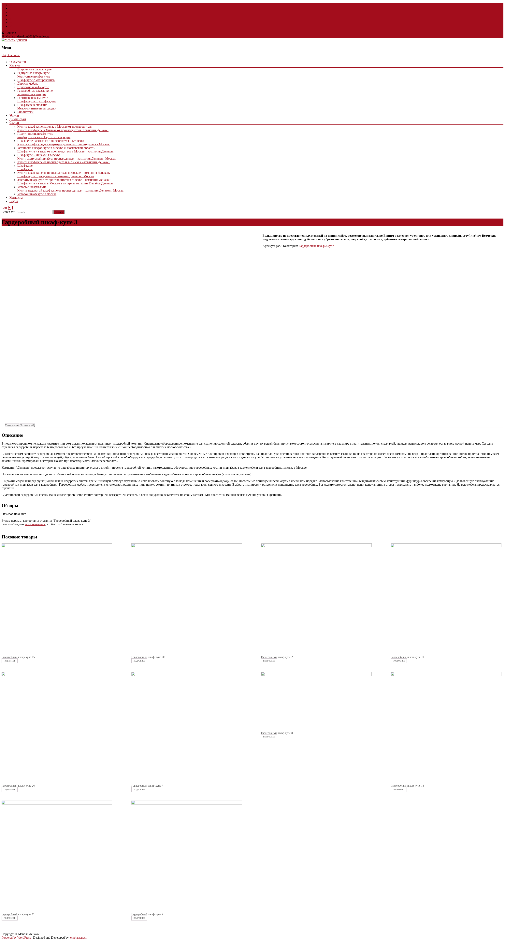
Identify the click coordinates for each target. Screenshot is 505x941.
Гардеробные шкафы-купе (35, 90)
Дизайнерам (17, 119)
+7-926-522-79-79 (28, 33)
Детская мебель (27, 83)
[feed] (11, 19)
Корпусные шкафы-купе (33, 76)
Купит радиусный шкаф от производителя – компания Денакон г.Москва (66, 158)
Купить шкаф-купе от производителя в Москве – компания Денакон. (63, 172)
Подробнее (9, 661)
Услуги (14, 115)
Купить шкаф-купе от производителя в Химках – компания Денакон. (63, 162)
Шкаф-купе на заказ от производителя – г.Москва (50, 140)
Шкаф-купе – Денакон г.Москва (38, 155)
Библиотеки (25, 112)
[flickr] (11, 15)
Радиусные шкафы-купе (33, 73)
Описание (12, 425)
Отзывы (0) (27, 425)
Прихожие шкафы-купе (33, 87)
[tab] (12, 425)
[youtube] (11, 12)
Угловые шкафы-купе (31, 94)
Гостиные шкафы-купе (32, 97)
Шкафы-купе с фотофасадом (36, 101)
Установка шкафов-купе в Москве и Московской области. (56, 148)
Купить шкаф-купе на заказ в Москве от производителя (54, 126)
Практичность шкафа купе (35, 133)
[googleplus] (11, 26)
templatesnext (77, 937)
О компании (17, 62)
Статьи (14, 122)
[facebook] (11, 5)
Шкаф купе (25, 165)
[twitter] (11, 8)
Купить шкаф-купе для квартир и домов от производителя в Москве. (63, 144)
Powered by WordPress (17, 937)
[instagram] (11, 22)
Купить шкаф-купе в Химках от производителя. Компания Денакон (62, 130)
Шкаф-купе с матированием (36, 80)
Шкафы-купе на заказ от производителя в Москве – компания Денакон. (65, 151)
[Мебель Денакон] (14, 40)
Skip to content (11, 55)
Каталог (14, 65)
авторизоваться (35, 524)
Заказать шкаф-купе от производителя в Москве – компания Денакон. (64, 179)
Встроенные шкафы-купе (34, 69)
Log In (13, 201)
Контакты (16, 197)
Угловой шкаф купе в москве (36, 194)
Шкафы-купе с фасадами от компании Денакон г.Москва (55, 176)
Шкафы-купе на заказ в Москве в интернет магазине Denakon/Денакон (65, 183)
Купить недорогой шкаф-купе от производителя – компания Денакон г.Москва (70, 190)
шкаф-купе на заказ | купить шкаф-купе (43, 137)
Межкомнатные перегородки (36, 108)
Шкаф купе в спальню (32, 105)
